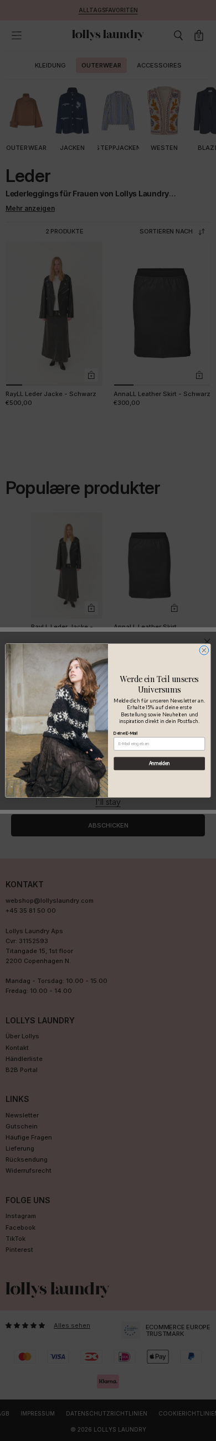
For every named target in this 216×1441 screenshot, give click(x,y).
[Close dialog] (204, 650)
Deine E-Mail (125, 733)
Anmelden (159, 764)
